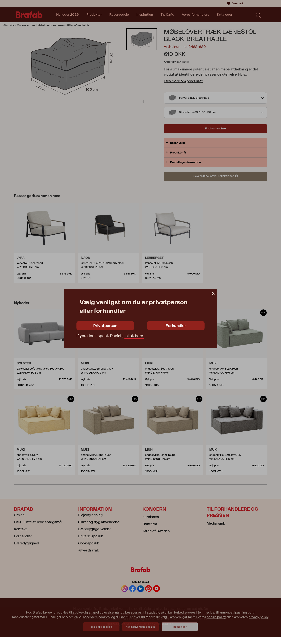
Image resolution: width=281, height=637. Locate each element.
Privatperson (105, 326)
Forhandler (176, 326)
